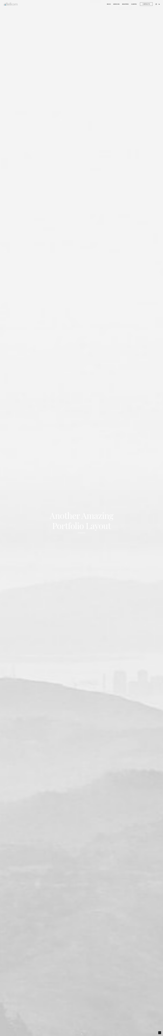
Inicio (109, 4)
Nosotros (125, 4)
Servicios (116, 4)
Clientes (134, 4)
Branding (82, 533)
